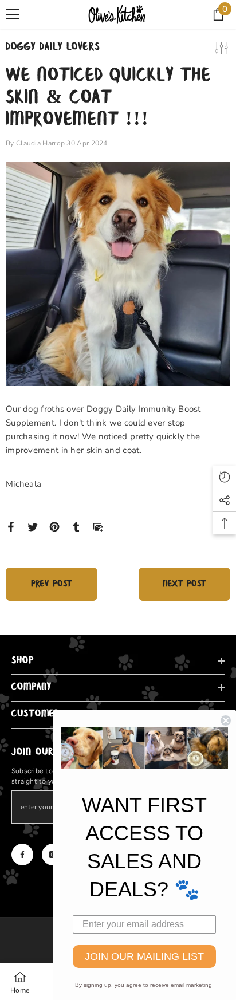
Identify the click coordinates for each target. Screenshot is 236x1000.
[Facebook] (11, 526)
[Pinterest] (54, 526)
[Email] (98, 526)
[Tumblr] (76, 526)
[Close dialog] (225, 720)
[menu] (12, 14)
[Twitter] (32, 526)
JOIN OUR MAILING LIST (144, 956)
